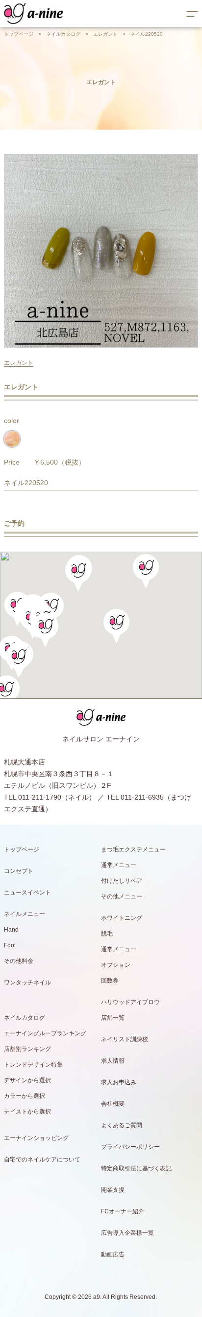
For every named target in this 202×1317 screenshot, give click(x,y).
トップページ (18, 34)
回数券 (110, 980)
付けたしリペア (121, 880)
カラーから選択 (24, 1096)
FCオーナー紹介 (122, 1211)
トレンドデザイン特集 (33, 1064)
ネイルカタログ (63, 34)
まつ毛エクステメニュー (133, 849)
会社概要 (113, 1103)
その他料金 (18, 961)
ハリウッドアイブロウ (130, 1002)
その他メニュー (121, 896)
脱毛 (107, 933)
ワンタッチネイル (27, 982)
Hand (11, 929)
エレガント (105, 34)
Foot (10, 945)
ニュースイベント (27, 892)
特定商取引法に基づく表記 (136, 1168)
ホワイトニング (121, 918)
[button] (45, 630)
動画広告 (113, 1254)
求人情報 (113, 1060)
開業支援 (113, 1189)
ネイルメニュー (24, 914)
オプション (115, 964)
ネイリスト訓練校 (124, 1039)
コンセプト (18, 871)
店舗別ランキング (27, 1049)
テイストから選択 (27, 1111)
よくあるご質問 (121, 1125)
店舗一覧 (113, 1017)
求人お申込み (118, 1082)
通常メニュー (118, 865)
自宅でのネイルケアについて (42, 1159)
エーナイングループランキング (45, 1033)
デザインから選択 (27, 1080)
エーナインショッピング (36, 1138)
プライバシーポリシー (130, 1146)
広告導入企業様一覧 (127, 1232)
